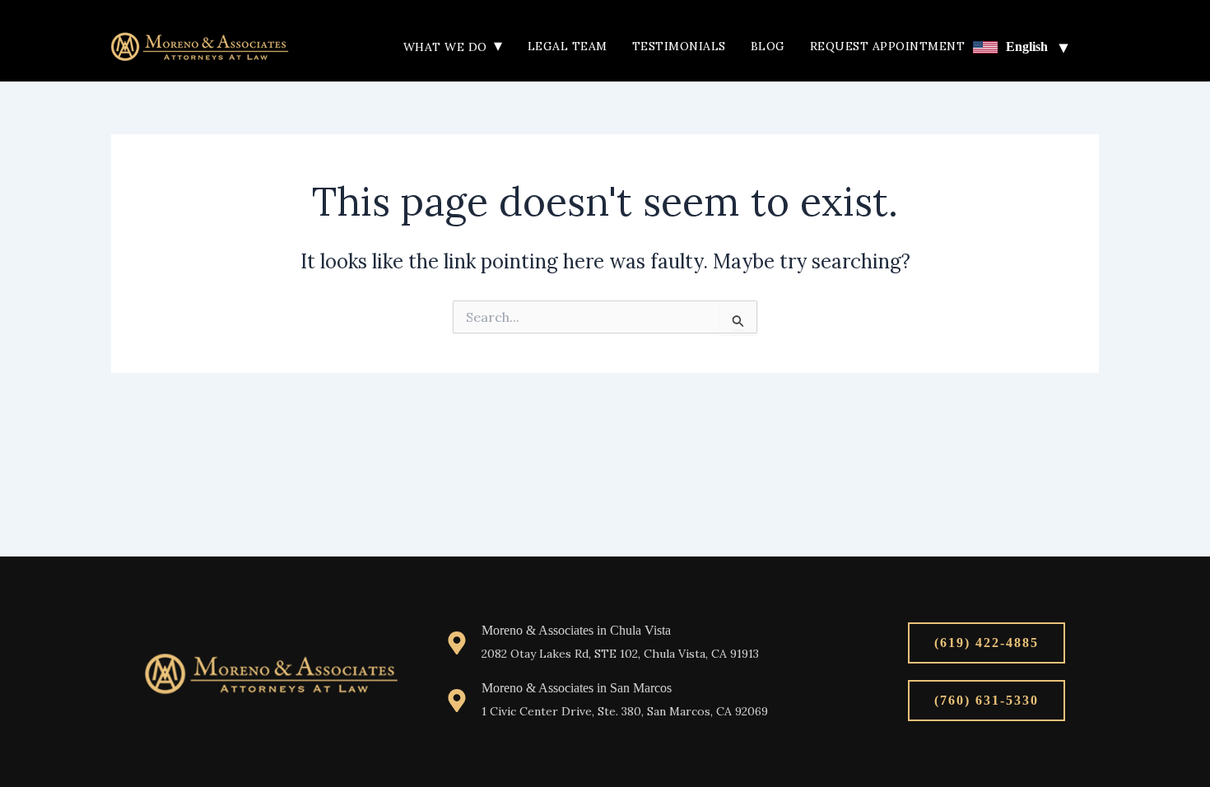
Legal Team (567, 46)
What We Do (453, 47)
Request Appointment (888, 46)
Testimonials (679, 46)
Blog (768, 46)
